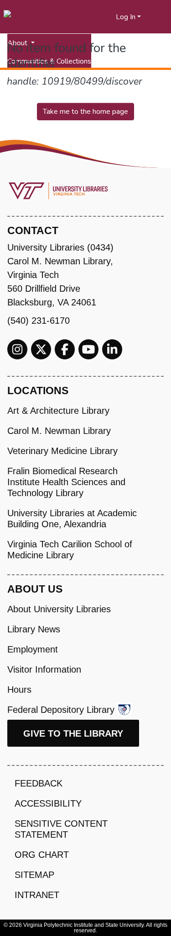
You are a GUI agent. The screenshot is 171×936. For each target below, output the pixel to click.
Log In (125, 17)
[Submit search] (98, 16)
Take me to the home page (85, 112)
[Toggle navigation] (158, 17)
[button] (109, 16)
